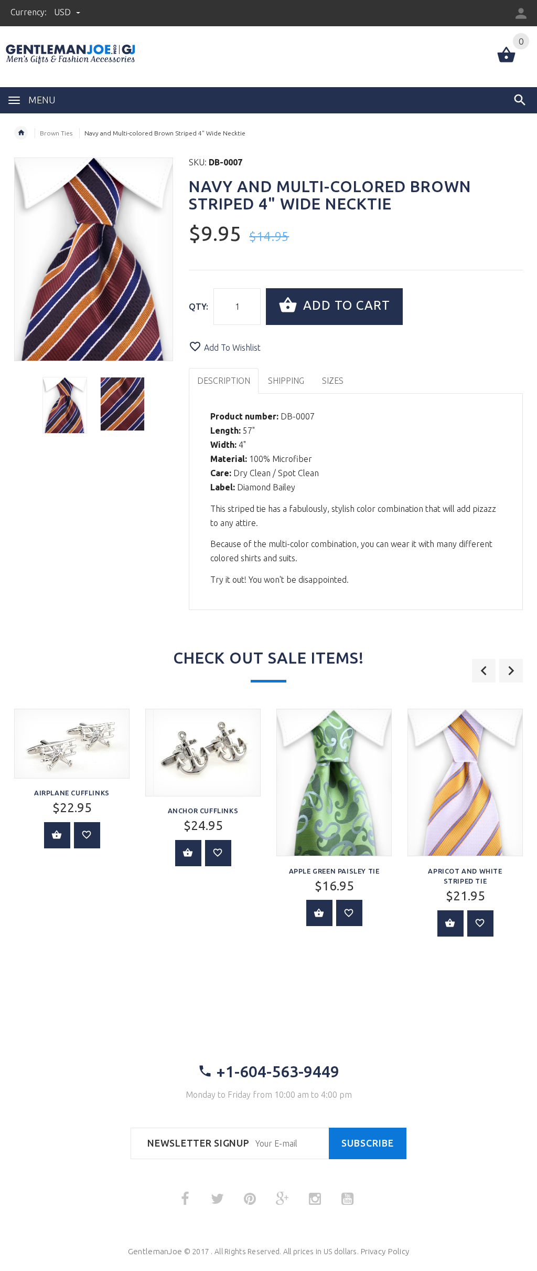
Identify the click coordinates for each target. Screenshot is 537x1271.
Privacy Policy (384, 1251)
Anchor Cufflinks (203, 810)
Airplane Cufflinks (72, 792)
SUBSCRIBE (367, 1143)
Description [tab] (223, 380)
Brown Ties (56, 133)
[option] (64, 405)
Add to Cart (344, 305)
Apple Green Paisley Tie (334, 871)
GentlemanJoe (155, 1251)
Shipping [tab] (286, 380)
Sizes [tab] (332, 380)
